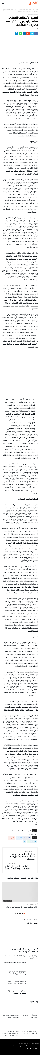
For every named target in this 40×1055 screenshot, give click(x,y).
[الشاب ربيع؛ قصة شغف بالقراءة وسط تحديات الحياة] (20, 892)
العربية (25, 1046)
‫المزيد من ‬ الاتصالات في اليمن (16, 878)
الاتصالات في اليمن (19, 10)
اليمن (17, 831)
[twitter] (32, 34)
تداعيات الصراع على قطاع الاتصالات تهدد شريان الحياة (17, 866)
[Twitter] (36, 1048)
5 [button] (17, 913)
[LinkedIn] (33, 1048)
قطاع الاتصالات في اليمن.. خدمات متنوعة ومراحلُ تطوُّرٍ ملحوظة (22, 855)
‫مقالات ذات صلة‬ (33, 878)
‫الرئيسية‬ (36, 10)
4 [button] (19, 913)
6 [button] (15, 913)
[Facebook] (39, 1048)
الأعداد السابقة (29, 10)
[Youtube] (30, 1048)
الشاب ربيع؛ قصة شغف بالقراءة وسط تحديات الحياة (22, 906)
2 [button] (22, 913)
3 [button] (20, 913)
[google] (28, 34)
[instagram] (27, 1048)
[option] (20, 895)
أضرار (29, 831)
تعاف (11, 831)
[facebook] (36, 34)
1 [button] (24, 913)
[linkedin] (24, 34)
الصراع (23, 831)
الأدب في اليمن (7, 901)
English (20, 1046)
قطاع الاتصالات (32, 834)
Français (15, 1046)
